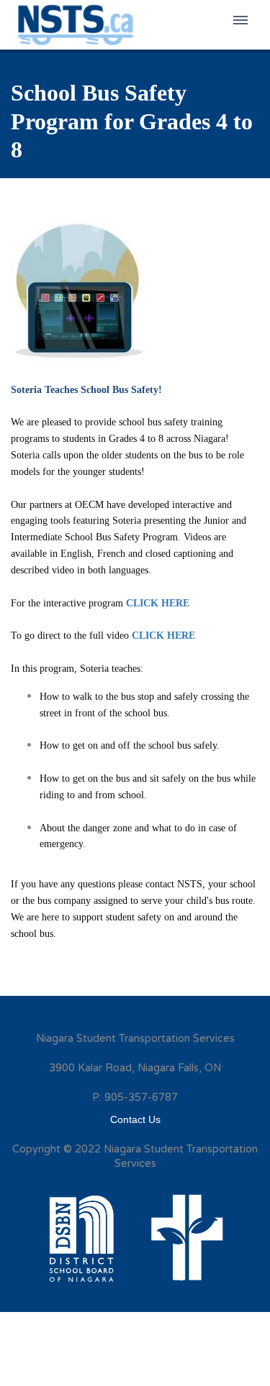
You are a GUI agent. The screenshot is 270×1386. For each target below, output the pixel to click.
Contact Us (135, 1119)
